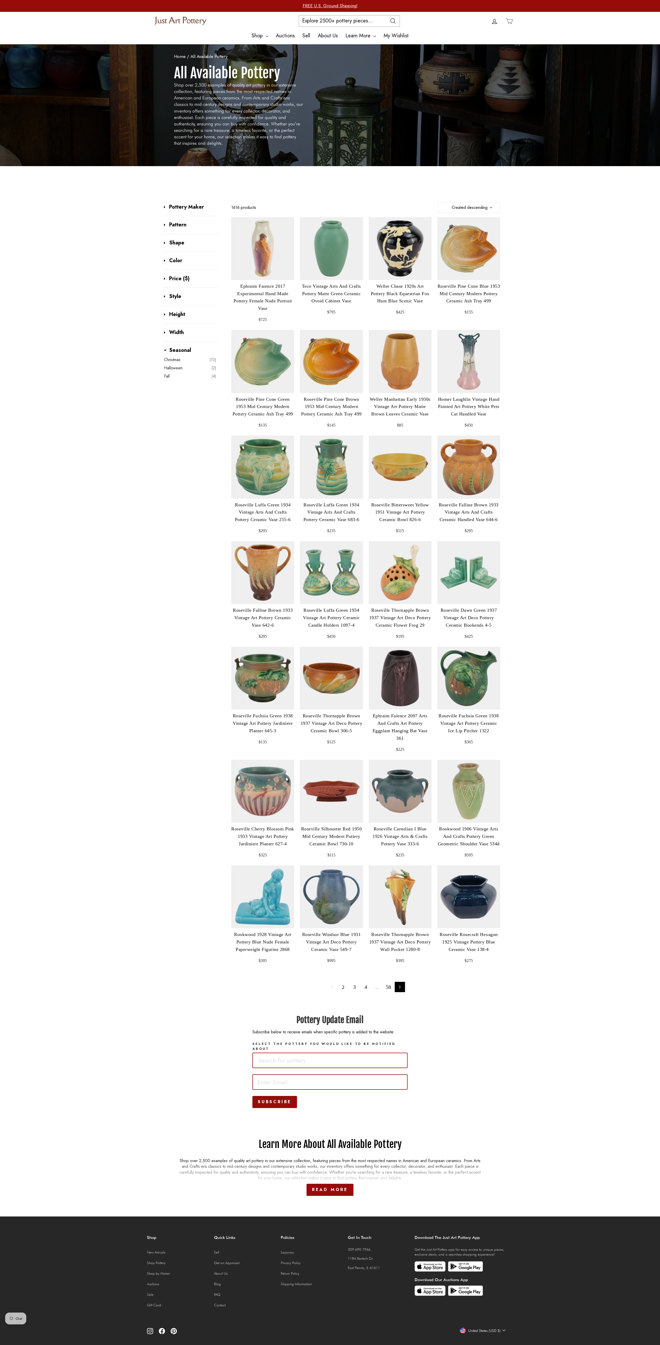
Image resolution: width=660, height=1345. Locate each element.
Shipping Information (296, 1284)
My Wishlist (396, 35)
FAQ (217, 1294)
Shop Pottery (156, 1263)
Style (175, 296)
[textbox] (292, 1060)
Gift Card (154, 1305)
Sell (306, 35)
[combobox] (330, 1060)
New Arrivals (156, 1252)
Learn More (358, 35)
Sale (150, 1294)
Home (180, 56)
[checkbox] (190, 359)
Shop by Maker (158, 1273)
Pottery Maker (186, 207)
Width (176, 332)
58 (388, 987)
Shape (176, 242)
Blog (217, 1284)
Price (179, 278)
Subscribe (275, 1102)
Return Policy (290, 1273)
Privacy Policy (291, 1263)
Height (177, 314)
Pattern (177, 224)
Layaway (287, 1252)
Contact (220, 1305)
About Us (328, 35)
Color (175, 260)
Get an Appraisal (227, 1263)
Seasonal (180, 350)
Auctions (285, 35)
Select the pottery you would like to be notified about (323, 1046)
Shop (258, 35)
